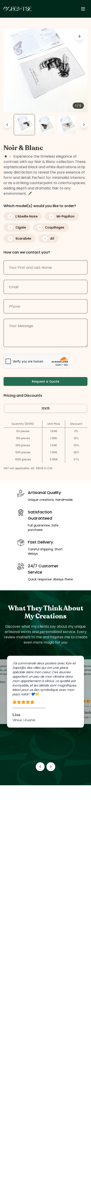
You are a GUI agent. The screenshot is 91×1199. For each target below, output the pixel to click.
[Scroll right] (83, 124)
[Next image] (79, 70)
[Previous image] (11, 70)
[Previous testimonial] (40, 766)
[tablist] (45, 408)
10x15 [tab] (46, 408)
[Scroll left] (7, 124)
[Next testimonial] (50, 766)
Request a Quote (45, 381)
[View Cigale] (67, 124)
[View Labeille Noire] (24, 124)
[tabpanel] (45, 441)
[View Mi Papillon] (45, 124)
